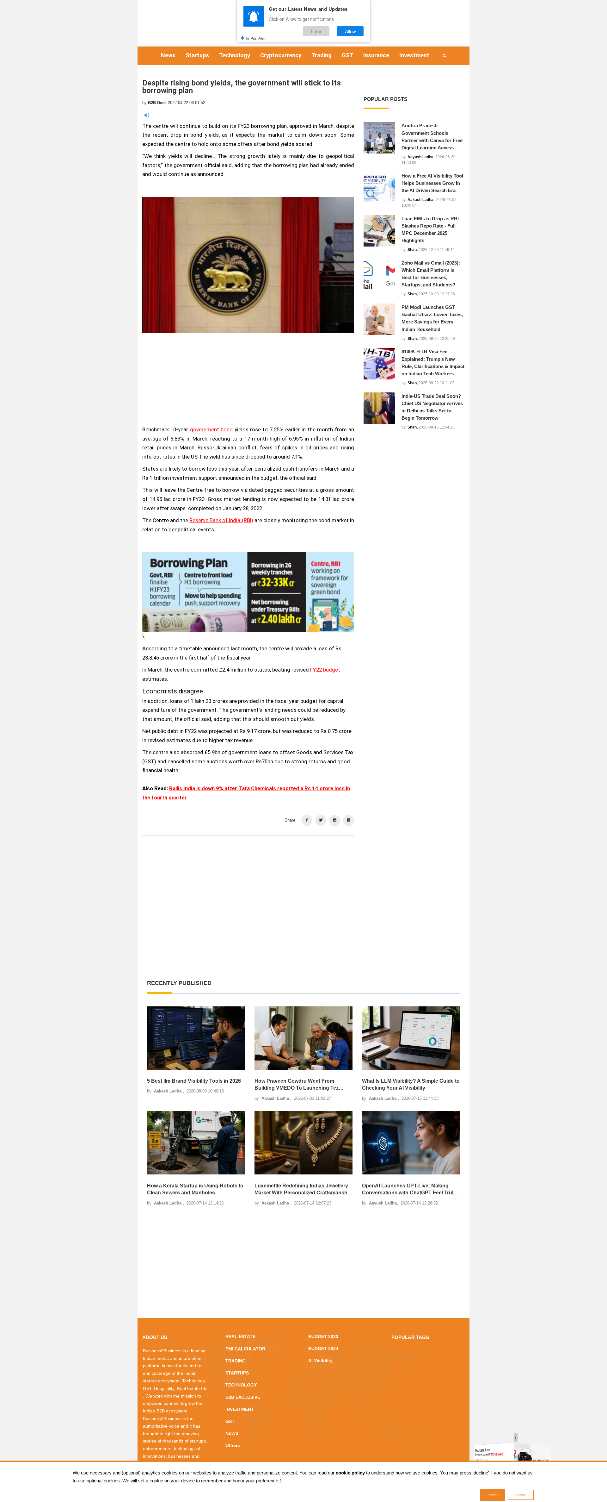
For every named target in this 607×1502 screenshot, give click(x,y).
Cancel (323, 789)
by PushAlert (256, 37)
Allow (350, 31)
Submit (283, 789)
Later (316, 31)
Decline (520, 1495)
